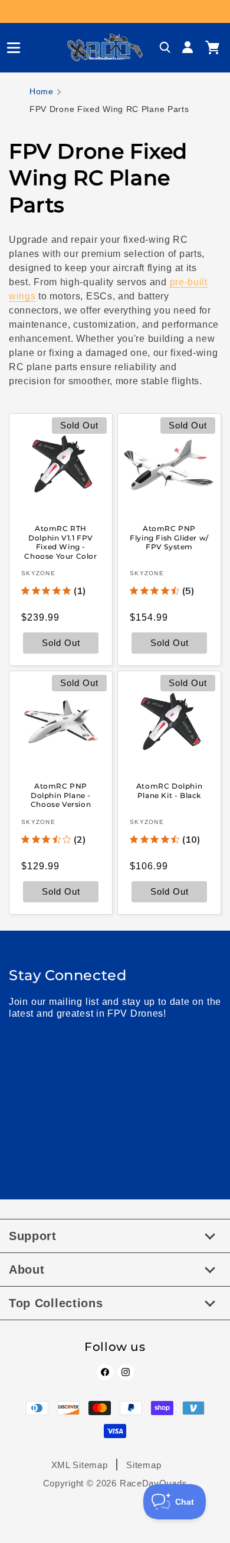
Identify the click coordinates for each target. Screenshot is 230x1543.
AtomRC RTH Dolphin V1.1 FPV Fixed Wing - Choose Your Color (60, 542)
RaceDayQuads (153, 1483)
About (27, 1269)
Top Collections (56, 1303)
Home (41, 91)
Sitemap (143, 1465)
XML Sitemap (79, 1465)
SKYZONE (38, 573)
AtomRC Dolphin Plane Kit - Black (169, 791)
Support (33, 1235)
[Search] (165, 48)
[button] (9, 48)
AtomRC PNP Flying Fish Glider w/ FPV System (169, 537)
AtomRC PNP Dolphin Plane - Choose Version (61, 795)
